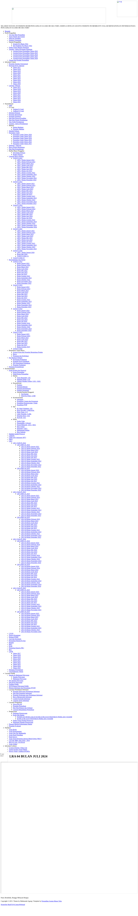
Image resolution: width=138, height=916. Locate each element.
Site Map (8, 904)
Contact (16, 904)
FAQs (12, 904)
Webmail (22, 904)
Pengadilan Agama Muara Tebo (52, 901)
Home (3, 904)
